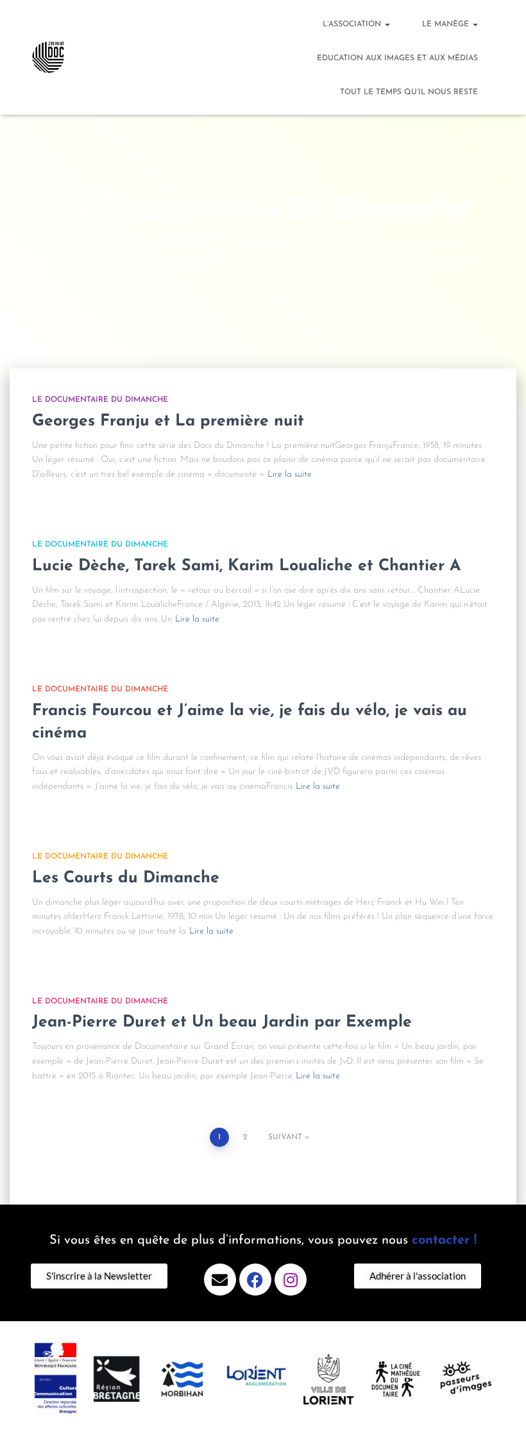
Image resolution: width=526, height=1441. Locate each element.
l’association (353, 24)
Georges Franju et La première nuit (168, 421)
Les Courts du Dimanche (125, 878)
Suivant (285, 1137)
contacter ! (444, 1240)
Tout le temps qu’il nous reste (409, 92)
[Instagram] (291, 1280)
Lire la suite (289, 474)
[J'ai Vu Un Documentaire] (48, 58)
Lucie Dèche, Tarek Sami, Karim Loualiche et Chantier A (246, 566)
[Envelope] (220, 1280)
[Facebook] (255, 1280)
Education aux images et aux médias (397, 58)
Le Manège (446, 24)
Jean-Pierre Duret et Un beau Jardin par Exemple (222, 1022)
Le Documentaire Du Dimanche (100, 400)
